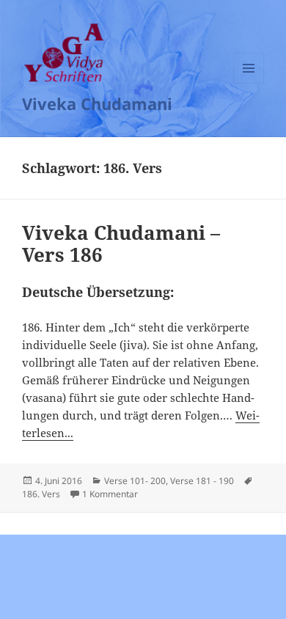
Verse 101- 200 (135, 481)
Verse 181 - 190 (202, 481)
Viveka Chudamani (97, 103)
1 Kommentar (110, 494)
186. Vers (41, 494)
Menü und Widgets (249, 83)
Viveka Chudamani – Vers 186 (121, 243)
